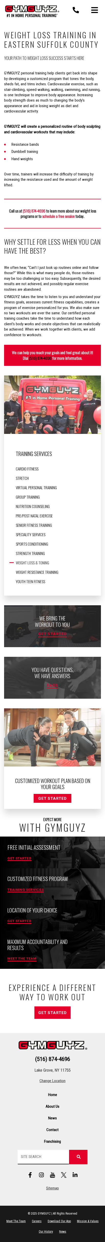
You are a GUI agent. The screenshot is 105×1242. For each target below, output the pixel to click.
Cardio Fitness (27, 468)
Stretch (22, 478)
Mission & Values (88, 1221)
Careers (37, 1221)
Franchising (52, 1141)
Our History (46, 1231)
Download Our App (59, 1221)
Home (52, 1094)
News (52, 1118)
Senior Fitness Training (34, 525)
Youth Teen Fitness (30, 581)
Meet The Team (16, 1221)
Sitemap (52, 1188)
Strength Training (30, 553)
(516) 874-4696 (40, 358)
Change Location (52, 1080)
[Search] (78, 1157)
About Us (52, 1106)
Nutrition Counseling (33, 506)
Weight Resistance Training (37, 572)
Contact (52, 1129)
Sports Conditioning (32, 543)
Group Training (28, 496)
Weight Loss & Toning (32, 562)
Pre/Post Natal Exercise (34, 515)
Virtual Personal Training (36, 487)
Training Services (34, 453)
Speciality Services (30, 534)
